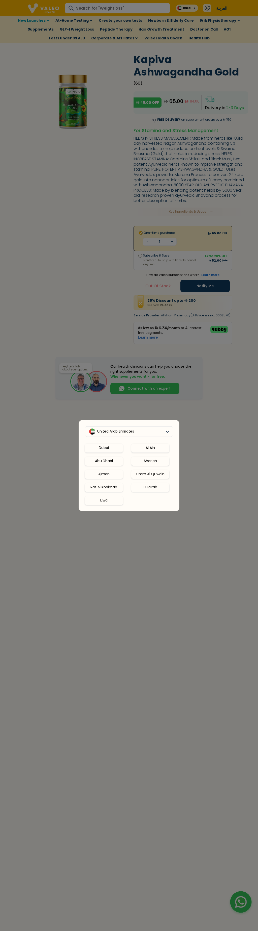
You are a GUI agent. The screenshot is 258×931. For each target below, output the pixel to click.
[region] (129, 472)
